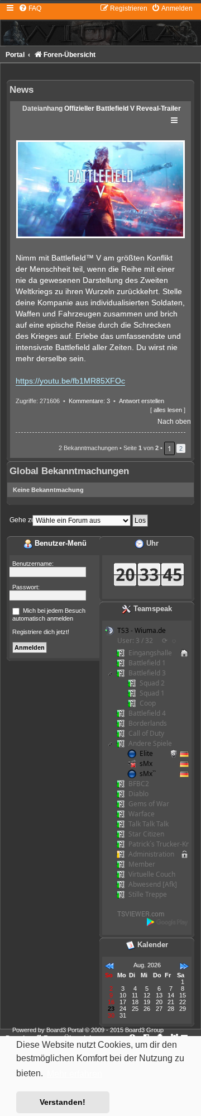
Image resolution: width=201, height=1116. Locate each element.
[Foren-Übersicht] (100, 24)
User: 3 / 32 (135, 640)
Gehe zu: (23, 520)
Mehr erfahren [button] (74, 1074)
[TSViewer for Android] (168, 921)
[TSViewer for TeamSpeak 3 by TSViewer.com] (136, 913)
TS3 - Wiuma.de (141, 630)
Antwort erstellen (141, 401)
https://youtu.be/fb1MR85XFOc (70, 380)
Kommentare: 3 (89, 401)
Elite (146, 753)
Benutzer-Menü (59, 543)
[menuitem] (29, 8)
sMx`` (148, 773)
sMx (146, 763)
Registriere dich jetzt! (40, 631)
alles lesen (168, 409)
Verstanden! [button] (62, 1102)
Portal (15, 55)
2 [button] (181, 448)
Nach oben (174, 421)
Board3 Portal (64, 1030)
